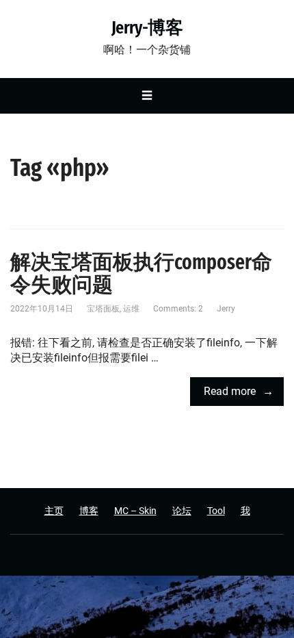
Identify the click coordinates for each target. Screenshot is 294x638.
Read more (230, 391)
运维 (131, 309)
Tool (216, 510)
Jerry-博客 (147, 28)
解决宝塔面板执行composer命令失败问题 (141, 273)
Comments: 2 (178, 309)
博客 (88, 510)
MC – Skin (135, 510)
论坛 (181, 510)
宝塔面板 (103, 309)
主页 (54, 510)
